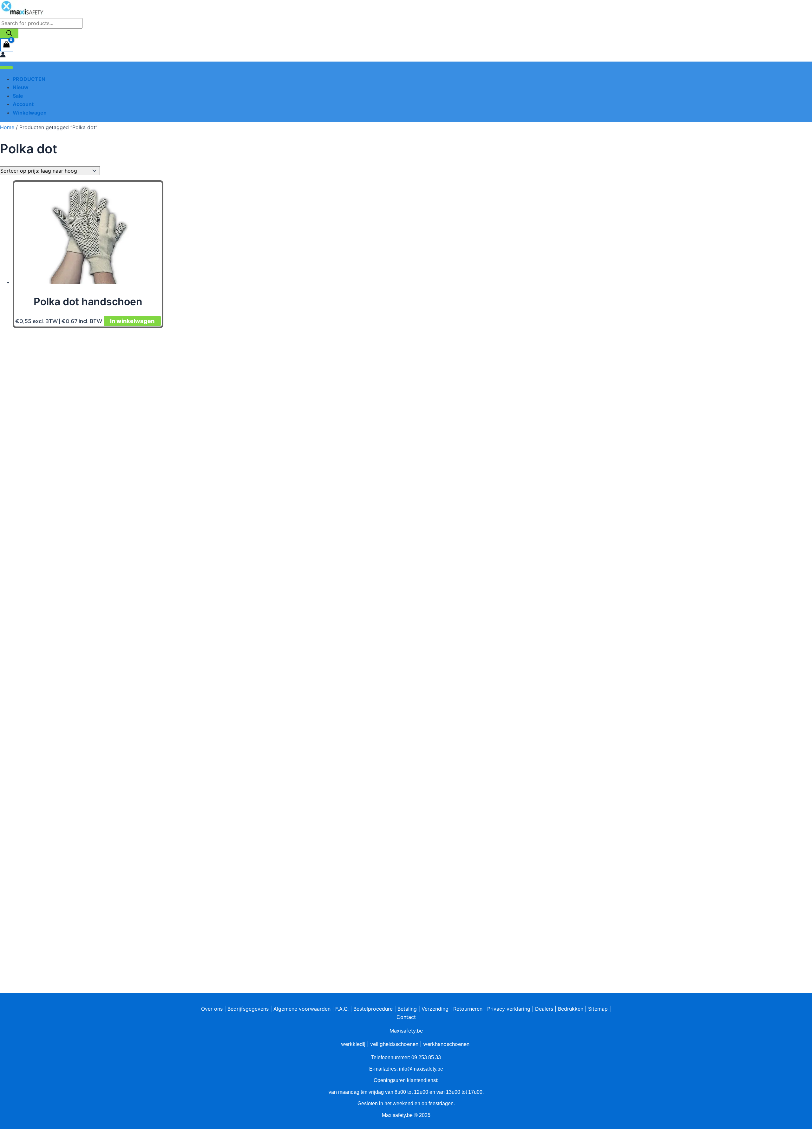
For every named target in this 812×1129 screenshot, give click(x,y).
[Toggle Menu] (6, 67)
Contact (406, 1017)
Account (23, 104)
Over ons (212, 1009)
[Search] (9, 33)
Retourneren (467, 1009)
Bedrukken (570, 1009)
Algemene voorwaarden (302, 1009)
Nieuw (21, 87)
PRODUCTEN (29, 79)
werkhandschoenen (446, 1044)
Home (7, 127)
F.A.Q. (342, 1009)
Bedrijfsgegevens (248, 1009)
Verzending (435, 1009)
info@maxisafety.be (421, 1069)
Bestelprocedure (373, 1009)
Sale (18, 96)
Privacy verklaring (508, 1009)
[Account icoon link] (3, 55)
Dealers (544, 1009)
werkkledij (353, 1044)
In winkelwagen (132, 321)
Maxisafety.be (406, 1030)
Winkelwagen (30, 112)
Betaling (407, 1009)
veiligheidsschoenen (394, 1044)
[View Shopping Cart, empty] (6, 44)
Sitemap (598, 1009)
